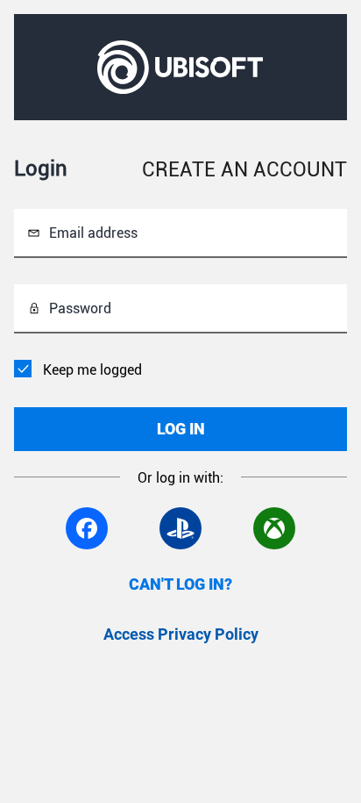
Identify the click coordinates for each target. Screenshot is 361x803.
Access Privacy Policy (180, 634)
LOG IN (181, 428)
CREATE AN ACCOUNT (244, 170)
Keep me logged (92, 370)
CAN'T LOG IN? (180, 584)
